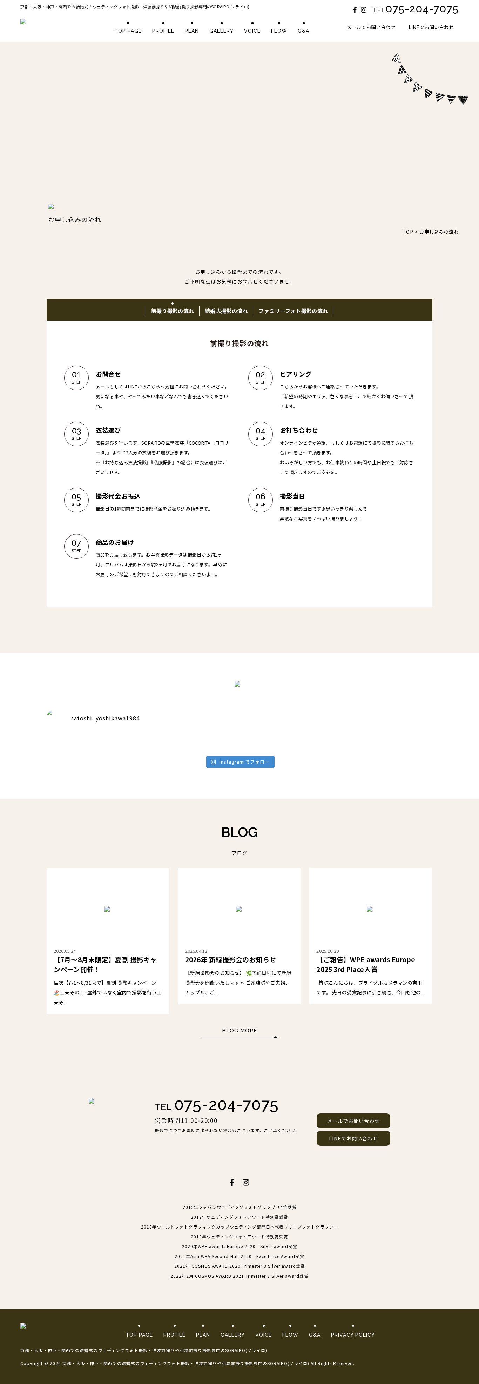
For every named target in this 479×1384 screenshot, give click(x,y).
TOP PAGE (128, 31)
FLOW (279, 31)
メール (102, 386)
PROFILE (163, 31)
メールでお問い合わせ (371, 27)
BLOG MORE (239, 1030)
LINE (132, 386)
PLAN (192, 31)
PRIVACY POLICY (353, 1335)
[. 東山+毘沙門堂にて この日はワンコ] (191, 738)
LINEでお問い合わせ (431, 27)
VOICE (252, 31)
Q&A (303, 31)
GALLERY (221, 31)
